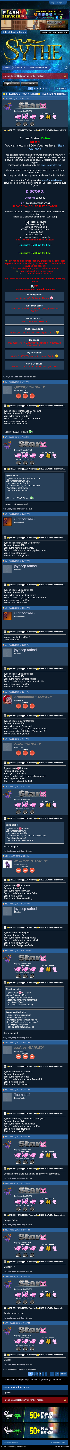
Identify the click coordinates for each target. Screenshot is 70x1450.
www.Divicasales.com (51, 165)
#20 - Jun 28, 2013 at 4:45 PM (17, 1323)
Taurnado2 (22, 1095)
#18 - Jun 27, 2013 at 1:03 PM (17, 1230)
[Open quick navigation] (66, 67)
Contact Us (56, 1442)
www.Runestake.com (52, 180)
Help (64, 1442)
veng (14, 509)
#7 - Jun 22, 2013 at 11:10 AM (17, 645)
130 (56, 88)
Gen (11, 377)
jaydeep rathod (25, 566)
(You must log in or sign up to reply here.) (20, 1369)
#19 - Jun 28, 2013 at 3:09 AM (17, 1276)
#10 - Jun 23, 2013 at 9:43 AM (17, 786)
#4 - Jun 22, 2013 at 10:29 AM (17, 514)
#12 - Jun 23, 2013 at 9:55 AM (17, 904)
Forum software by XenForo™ (13, 1446)
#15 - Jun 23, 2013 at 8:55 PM (17, 1090)
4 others (25, 377)
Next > (63, 88)
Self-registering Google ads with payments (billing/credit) (34, 1379)
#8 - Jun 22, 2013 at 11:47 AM (17, 692)
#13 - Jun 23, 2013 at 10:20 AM (18, 951)
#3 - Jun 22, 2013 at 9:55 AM (17, 437)
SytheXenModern (11, 1442)
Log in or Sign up (58, 3)
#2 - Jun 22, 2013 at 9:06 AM (17, 382)
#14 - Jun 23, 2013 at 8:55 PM (17, 1043)
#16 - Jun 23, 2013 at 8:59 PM (17, 1137)
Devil (6, 377)
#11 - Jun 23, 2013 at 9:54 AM (17, 856)
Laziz (16, 377)
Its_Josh (7, 509)
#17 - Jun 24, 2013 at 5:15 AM (17, 1183)
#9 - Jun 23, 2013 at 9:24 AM (17, 739)
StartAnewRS (24, 519)
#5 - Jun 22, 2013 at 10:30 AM (17, 561)
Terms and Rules (62, 1446)
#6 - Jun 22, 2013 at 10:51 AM (17, 608)
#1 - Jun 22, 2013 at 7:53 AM (17, 99)
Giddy (22, 509)
